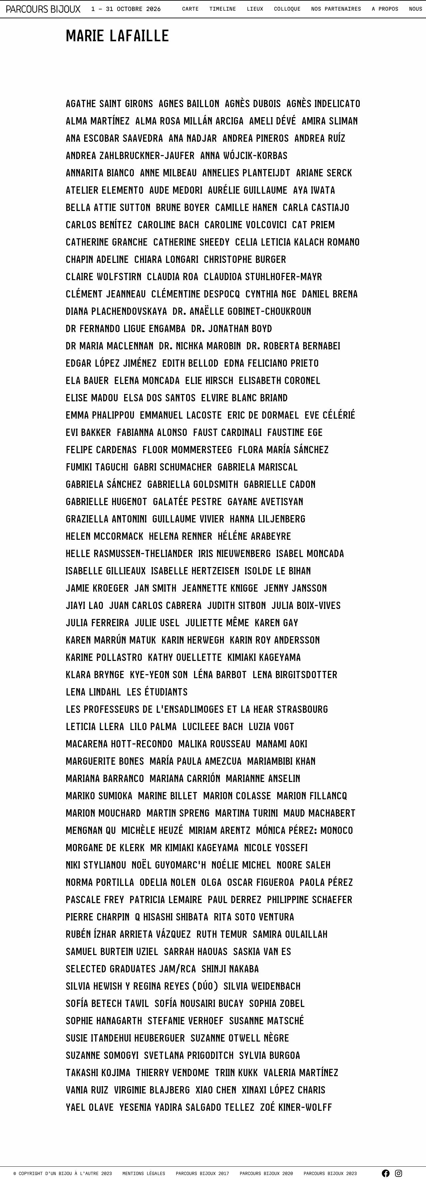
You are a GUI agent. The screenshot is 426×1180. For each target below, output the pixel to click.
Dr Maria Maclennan (109, 346)
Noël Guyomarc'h (168, 865)
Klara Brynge (95, 675)
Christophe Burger (245, 259)
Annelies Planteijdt (246, 173)
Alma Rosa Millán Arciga (189, 121)
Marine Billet (168, 796)
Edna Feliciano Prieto (271, 363)
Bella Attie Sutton (108, 207)
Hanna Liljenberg (268, 519)
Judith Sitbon (236, 605)
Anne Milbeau (168, 173)
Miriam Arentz (220, 830)
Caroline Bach (168, 225)
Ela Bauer (87, 380)
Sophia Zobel (277, 1003)
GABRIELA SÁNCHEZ (104, 484)
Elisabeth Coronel (279, 380)
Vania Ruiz (87, 1090)
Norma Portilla (100, 882)
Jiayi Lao (85, 605)
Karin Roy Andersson (275, 640)
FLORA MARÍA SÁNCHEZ (283, 450)
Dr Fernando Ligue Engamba (126, 328)
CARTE (190, 9)
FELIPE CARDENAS (101, 450)
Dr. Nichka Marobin (200, 346)
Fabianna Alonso (151, 432)
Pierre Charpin (97, 917)
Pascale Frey (95, 899)
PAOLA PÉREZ (326, 882)
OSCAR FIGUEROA (260, 882)
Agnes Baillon (188, 103)
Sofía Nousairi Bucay (199, 1003)
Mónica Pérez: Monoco (304, 830)
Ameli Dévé (272, 121)
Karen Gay (276, 623)
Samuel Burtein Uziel (112, 951)
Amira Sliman (330, 121)
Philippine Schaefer (309, 899)
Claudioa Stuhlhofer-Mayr (263, 277)
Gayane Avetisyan (265, 501)
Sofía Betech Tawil (107, 1003)
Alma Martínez (98, 121)
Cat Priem (313, 225)
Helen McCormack (104, 536)
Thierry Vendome (172, 1073)
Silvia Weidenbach (262, 986)
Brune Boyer (183, 207)
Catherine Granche (107, 242)
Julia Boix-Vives (306, 605)
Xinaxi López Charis (283, 1090)
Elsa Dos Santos (159, 398)
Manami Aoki (281, 744)
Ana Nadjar (192, 138)
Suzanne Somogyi (102, 1055)
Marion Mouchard (103, 813)
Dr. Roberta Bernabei (293, 346)
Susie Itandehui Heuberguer (125, 1038)
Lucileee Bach (212, 726)
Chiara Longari (166, 259)
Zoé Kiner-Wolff (296, 1107)
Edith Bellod (190, 363)
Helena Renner (180, 536)
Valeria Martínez (300, 1073)
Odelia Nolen (167, 882)
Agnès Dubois (253, 103)
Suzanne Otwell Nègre (239, 1038)
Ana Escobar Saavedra (114, 138)
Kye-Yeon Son (159, 675)
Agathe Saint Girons (109, 103)
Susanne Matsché (266, 1021)
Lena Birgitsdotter (294, 675)
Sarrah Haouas (196, 951)
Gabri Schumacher (172, 467)
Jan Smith (155, 588)
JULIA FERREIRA (97, 623)
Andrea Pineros (255, 138)
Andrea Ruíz (319, 138)
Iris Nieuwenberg (234, 553)
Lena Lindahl (93, 692)
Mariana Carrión (184, 778)
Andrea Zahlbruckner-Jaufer (130, 155)
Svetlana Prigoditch (189, 1055)
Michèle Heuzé (152, 830)
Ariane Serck (324, 173)
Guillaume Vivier (188, 519)
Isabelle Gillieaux (106, 571)
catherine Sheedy (191, 242)
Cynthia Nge (271, 294)
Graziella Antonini (106, 519)
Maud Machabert (319, 813)
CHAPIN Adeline (97, 259)
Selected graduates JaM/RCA (131, 969)
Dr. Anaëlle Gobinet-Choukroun (241, 311)
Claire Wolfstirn (103, 277)
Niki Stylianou (96, 865)
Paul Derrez (235, 899)
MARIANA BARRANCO (105, 778)
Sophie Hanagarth (104, 1021)
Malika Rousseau (214, 744)
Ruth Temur (221, 934)
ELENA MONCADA (147, 380)
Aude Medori (175, 190)
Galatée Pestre (187, 501)
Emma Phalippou (100, 415)
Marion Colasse (237, 796)
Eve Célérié (330, 415)
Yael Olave (90, 1107)
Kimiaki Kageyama (264, 657)
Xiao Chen (215, 1090)
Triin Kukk (236, 1073)
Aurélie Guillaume (248, 190)
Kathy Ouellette (185, 657)
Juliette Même (217, 623)
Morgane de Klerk (105, 848)
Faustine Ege (295, 432)
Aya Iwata (314, 190)
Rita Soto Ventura (254, 917)
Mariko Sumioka (99, 796)
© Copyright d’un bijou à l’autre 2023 (62, 1173)
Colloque (287, 9)
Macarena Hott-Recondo (119, 744)
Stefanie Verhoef (185, 1021)
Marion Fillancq (312, 796)
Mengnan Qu (91, 830)
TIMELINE (222, 9)
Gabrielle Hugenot (106, 501)
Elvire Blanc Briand (244, 398)
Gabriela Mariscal (257, 467)
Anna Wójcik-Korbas (244, 155)
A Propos (385, 9)
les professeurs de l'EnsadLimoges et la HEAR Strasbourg (197, 709)
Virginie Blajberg (152, 1090)
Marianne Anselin (263, 778)
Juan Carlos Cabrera (155, 605)
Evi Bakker (88, 432)
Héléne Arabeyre (254, 536)
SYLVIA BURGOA (269, 1055)
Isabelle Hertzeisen (195, 571)
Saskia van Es (262, 951)
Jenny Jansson (295, 588)
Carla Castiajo (316, 207)
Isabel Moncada (310, 553)
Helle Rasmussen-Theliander (129, 553)
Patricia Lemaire (165, 899)
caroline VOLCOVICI (245, 225)
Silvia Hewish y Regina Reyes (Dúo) (142, 986)
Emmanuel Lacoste (181, 415)
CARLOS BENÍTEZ (99, 225)
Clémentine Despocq (195, 294)
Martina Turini (246, 813)
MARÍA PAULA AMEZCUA (195, 761)
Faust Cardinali (227, 432)
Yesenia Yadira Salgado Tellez (187, 1107)
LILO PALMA (153, 726)
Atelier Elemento (105, 190)
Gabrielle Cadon (280, 484)
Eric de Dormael (263, 415)
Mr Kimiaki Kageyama (194, 848)
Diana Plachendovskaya (116, 311)
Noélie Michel (241, 865)
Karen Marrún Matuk (111, 640)
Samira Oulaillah (290, 934)
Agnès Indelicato (323, 103)
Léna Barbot (220, 675)
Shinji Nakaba (230, 969)
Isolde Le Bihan (278, 571)
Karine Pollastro (104, 657)
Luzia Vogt (271, 726)
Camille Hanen (246, 207)
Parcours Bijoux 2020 (266, 1173)
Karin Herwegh (192, 640)
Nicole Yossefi (276, 848)
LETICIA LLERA (95, 726)
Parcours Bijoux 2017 (202, 1173)
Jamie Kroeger (97, 588)
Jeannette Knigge (220, 588)
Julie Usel (157, 623)
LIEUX (255, 9)
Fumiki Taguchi (97, 467)
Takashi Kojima (98, 1073)
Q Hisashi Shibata (171, 917)
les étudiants (157, 692)
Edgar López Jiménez (111, 363)
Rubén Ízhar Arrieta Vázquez (128, 934)
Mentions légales (143, 1173)
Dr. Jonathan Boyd (231, 328)
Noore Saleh (303, 865)
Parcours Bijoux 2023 (330, 1173)
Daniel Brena (330, 294)
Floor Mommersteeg (187, 450)
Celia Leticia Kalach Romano (297, 242)
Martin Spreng (178, 813)
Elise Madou (92, 398)
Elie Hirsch (209, 380)
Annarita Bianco (100, 173)
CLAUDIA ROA (172, 277)
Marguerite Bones (105, 761)
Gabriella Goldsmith (192, 484)
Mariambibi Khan (281, 761)
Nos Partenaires (336, 9)
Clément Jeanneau (106, 294)
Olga (211, 882)
